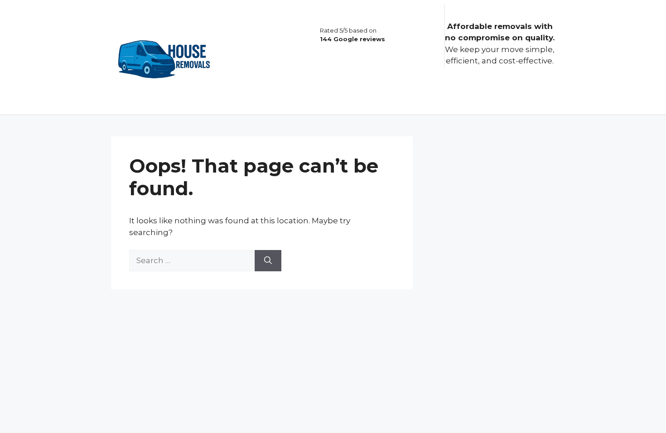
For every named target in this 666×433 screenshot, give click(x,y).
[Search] (268, 261)
